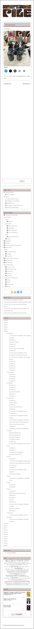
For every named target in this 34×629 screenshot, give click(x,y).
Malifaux (24, 572)
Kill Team (10, 572)
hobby (18, 568)
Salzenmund (7, 578)
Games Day (8, 566)
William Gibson (8, 600)
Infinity (8, 571)
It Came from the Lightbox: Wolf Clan (19, 420)
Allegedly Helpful (23, 560)
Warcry (24, 580)
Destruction (13, 564)
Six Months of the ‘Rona (15, 407)
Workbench (7, 83)
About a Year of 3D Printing (16, 348)
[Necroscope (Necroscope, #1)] (28, 610)
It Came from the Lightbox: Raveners (13, 300)
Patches (11, 500)
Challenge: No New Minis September (19, 428)
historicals (12, 569)
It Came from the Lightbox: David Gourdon (15, 313)
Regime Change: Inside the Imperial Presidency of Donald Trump (14, 592)
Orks (24, 574)
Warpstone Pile (21, 76)
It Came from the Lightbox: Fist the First (20, 443)
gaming (14, 566)
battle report (26, 562)
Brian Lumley (8, 606)
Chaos (16, 563)
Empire (19, 564)
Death (8, 564)
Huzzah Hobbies (11, 553)
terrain (9, 580)
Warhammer (9, 581)
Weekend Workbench (15, 433)
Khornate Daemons (20, 571)
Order (21, 574)
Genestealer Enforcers (24, 566)
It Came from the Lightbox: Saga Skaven (20, 461)
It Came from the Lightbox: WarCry (18, 515)
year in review (24, 584)
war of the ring (26, 583)
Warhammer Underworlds (13, 583)
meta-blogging (14, 574)
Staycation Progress (14, 437)
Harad (7, 569)
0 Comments (7, 29)
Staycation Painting (14, 392)
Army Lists (9, 562)
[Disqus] (17, 107)
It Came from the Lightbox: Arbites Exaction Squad (17, 302)
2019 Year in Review (14, 508)
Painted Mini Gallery (16, 575)
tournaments (17, 580)
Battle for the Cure (18, 562)
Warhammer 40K (22, 581)
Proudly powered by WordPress (10, 625)
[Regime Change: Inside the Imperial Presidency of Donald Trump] (28, 596)
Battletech (6, 563)
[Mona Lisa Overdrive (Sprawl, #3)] (28, 603)
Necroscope (7, 605)
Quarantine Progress (14, 474)
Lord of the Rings (18, 572)
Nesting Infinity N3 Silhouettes (17, 493)
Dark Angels (22, 563)
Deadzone (28, 563)
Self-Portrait (12, 502)
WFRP (17, 584)
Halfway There (13, 402)
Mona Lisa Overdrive (10, 599)
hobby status (26, 569)
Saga (27, 576)
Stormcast (21, 578)
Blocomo (22, 625)
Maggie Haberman (9, 594)
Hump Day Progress (14, 439)
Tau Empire (27, 578)
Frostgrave (25, 564)
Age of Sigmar (10, 560)
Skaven (14, 577)
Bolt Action (11, 563)
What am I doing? (14, 342)
